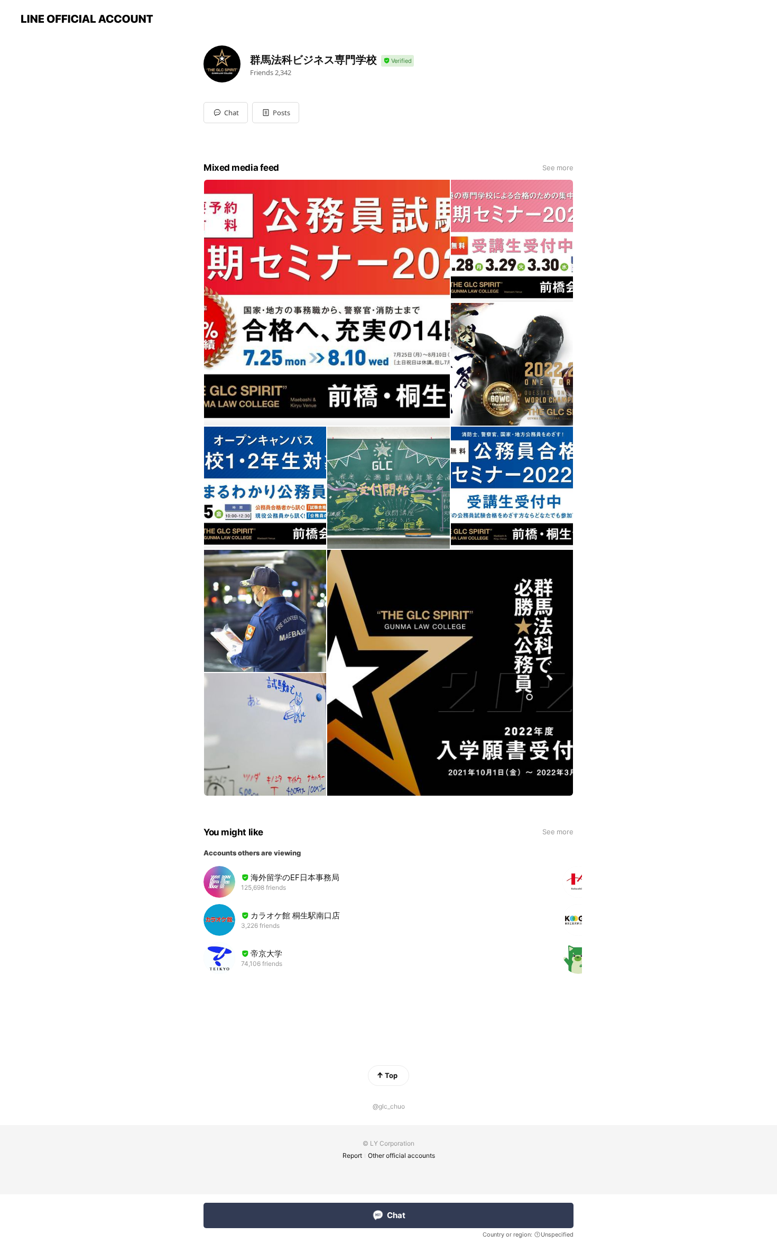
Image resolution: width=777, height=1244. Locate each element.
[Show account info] (397, 61)
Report (352, 1155)
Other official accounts (401, 1155)
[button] (275, 112)
